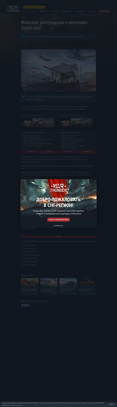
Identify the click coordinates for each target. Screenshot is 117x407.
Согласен (111, 404)
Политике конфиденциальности (14, 405)
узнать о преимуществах (58, 219)
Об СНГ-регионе (58, 225)
